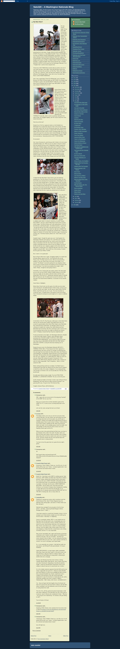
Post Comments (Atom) (43, 639)
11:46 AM (38, 603)
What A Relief (77, 192)
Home (49, 635)
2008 (74, 83)
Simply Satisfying (78, 133)
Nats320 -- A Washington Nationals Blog (53, 7)
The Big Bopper (78, 182)
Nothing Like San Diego (79, 194)
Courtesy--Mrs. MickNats (80, 129)
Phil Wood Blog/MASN (78, 53)
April (76, 196)
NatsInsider (75, 58)
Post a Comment (37, 630)
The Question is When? (79, 175)
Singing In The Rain (79, 113)
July (76, 97)
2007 (74, 85)
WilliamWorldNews (77, 66)
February (77, 200)
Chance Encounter (78, 121)
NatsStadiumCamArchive (79, 72)
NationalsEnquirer (77, 62)
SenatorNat (39, 497)
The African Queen (79, 24)
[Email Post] (65, 388)
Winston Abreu (77, 173)
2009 (74, 81)
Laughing (76, 117)
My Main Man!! (77, 123)
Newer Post (33, 635)
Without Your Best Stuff (79, 177)
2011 (74, 77)
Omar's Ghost (77, 190)
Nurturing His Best (78, 119)
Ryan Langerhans (78, 188)
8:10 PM (38, 627)
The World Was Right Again (80, 102)
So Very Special (78, 153)
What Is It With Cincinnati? (80, 131)
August (76, 95)
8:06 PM (38, 613)
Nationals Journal (77, 51)
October (77, 91)
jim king (38, 413)
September (77, 93)
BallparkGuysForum (77, 70)
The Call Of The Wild (79, 108)
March (76, 198)
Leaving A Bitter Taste (79, 137)
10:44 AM (38, 471)
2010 (74, 79)
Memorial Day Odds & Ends (81, 111)
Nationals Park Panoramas (79, 39)
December (77, 87)
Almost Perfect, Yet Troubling (81, 161)
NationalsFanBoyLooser (78, 64)
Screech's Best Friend (41, 463)
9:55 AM (38, 446)
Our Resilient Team (78, 127)
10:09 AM (38, 460)
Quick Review (77, 115)
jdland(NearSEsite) (77, 47)
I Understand (77, 125)
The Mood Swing (78, 145)
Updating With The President (81, 166)
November (77, 89)
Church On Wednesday (79, 141)
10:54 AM (38, 494)
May (76, 101)
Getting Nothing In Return (80, 143)
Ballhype (75, 68)
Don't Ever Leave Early (79, 155)
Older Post (65, 635)
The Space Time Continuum (81, 109)
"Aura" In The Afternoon (79, 139)
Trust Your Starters (78, 135)
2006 (74, 204)
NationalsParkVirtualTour (79, 41)
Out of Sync (77, 171)
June (76, 99)
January (77, 202)
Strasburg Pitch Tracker (78, 49)
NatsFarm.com (76, 60)
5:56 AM (38, 411)
